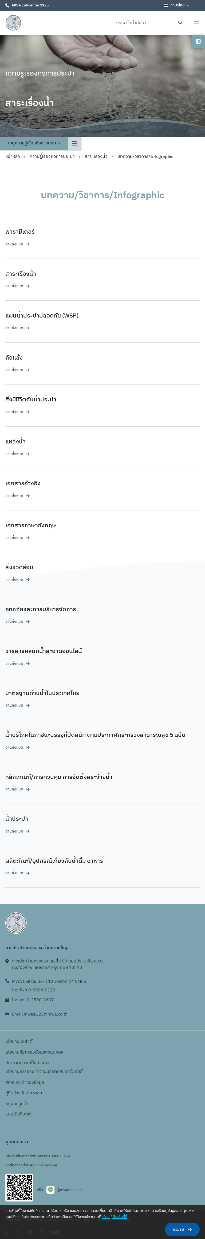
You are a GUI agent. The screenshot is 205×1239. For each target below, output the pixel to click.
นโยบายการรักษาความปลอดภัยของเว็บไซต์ (43, 1071)
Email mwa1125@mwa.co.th (40, 1014)
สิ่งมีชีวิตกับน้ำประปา (30, 399)
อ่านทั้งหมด (14, 244)
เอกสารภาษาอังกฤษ (30, 525)
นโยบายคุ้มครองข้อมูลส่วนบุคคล (34, 1052)
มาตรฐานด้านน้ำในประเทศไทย (42, 693)
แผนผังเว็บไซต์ (18, 1114)
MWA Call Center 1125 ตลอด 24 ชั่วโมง (49, 981)
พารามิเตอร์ (20, 231)
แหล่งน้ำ (15, 441)
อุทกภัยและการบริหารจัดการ (40, 609)
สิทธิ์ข (10, 1082)
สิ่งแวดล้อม (19, 567)
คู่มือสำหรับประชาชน (23, 1093)
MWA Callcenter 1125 (30, 5)
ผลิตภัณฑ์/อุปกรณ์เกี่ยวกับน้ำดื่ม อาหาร (54, 861)
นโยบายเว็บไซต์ (18, 1041)
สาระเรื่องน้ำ (96, 156)
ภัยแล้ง (14, 357)
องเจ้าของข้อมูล (29, 1082)
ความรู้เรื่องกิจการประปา (52, 156)
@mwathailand (69, 1190)
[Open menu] (196, 23)
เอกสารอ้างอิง (23, 483)
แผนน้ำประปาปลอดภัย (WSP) (41, 315)
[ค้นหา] (180, 23)
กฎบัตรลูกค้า (16, 1103)
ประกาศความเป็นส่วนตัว (27, 1062)
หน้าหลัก (12, 156)
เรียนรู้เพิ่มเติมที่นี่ (114, 1217)
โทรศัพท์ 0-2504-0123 (34, 990)
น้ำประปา (16, 819)
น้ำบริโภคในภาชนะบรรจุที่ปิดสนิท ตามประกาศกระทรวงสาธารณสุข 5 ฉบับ (95, 735)
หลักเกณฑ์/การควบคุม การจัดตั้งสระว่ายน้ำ (58, 777)
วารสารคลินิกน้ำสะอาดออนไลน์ (43, 651)
